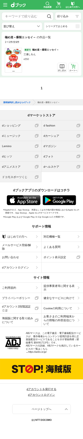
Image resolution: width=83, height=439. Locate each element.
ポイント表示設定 (55, 257)
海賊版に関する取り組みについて (17, 320)
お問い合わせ (10, 257)
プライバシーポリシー (16, 298)
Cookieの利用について (58, 308)
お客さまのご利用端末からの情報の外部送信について (59, 320)
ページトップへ (41, 409)
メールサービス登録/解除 (16, 246)
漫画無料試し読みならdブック (17, 102)
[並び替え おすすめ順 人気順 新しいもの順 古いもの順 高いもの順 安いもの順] (22, 26)
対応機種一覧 (52, 236)
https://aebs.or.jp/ (37, 352)
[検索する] (49, 16)
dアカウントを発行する (41, 389)
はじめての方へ (17, 236)
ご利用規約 (9, 287)
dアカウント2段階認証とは (16, 308)
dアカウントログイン (15, 267)
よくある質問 (52, 246)
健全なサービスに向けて (59, 298)
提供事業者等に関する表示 (59, 287)
